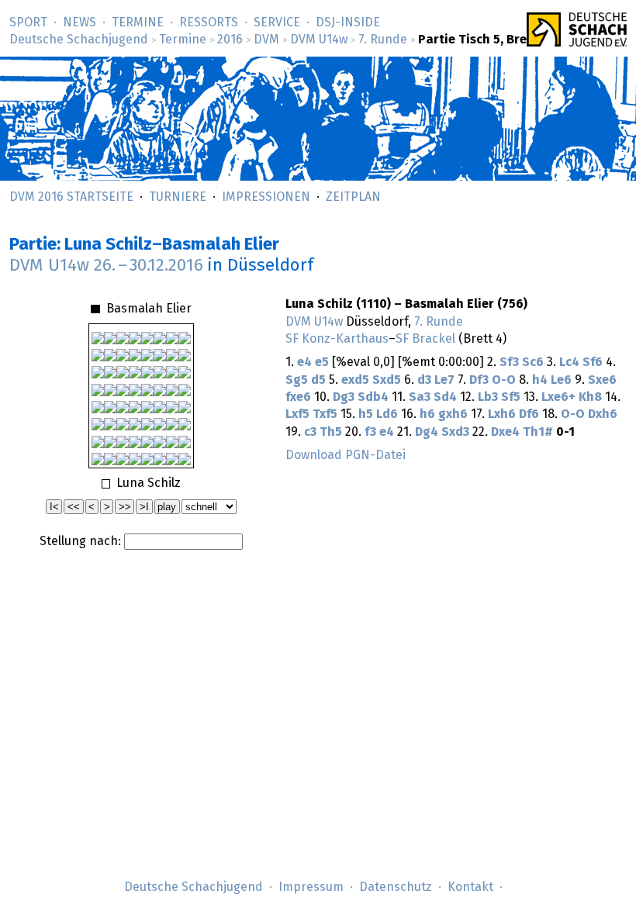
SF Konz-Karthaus (337, 339)
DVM (266, 39)
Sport (28, 22)
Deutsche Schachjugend (78, 39)
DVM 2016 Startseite (71, 197)
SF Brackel (425, 339)
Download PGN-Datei (345, 455)
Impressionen (266, 197)
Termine (138, 22)
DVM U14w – (106, 265)
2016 (230, 39)
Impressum (311, 887)
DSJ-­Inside (348, 22)
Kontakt (470, 887)
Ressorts (208, 22)
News (79, 22)
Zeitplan (353, 197)
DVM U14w (318, 39)
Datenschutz (395, 887)
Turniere (177, 197)
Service (277, 22)
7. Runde (382, 39)
